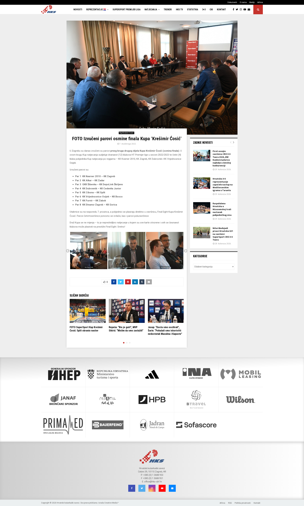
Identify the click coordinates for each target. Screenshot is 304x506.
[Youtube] (246, 9)
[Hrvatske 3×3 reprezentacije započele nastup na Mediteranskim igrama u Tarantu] (201, 183)
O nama (243, 2)
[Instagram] (242, 9)
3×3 (204, 9)
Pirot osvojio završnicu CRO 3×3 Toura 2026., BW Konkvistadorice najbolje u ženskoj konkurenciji (222, 158)
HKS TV (179, 9)
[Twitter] (238, 9)
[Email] (250, 9)
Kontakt (221, 9)
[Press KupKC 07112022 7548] (126, 250)
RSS (230, 503)
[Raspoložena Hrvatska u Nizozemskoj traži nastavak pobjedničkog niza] (201, 208)
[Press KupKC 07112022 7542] (88, 250)
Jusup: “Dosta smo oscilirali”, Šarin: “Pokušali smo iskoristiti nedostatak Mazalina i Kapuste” (165, 330)
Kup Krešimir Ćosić (126, 133)
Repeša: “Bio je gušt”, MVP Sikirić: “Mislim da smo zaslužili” (126, 329)
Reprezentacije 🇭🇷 (96, 9)
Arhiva (260, 2)
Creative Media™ (111, 503)
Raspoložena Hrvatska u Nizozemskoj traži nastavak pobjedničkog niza (222, 209)
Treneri (168, 9)
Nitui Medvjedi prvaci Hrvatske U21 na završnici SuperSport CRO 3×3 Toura (223, 234)
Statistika (192, 9)
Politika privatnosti (243, 503)
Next (186, 251)
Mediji (252, 2)
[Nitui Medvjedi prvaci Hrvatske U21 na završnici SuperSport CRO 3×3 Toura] (201, 232)
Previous (68, 251)
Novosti (77, 9)
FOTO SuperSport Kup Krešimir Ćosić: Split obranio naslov (86, 329)
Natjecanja (151, 9)
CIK (211, 9)
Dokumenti (232, 2)
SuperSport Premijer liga (126, 9)
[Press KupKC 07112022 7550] (164, 250)
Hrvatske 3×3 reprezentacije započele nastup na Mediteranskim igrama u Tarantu (223, 184)
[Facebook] (234, 9)
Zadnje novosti (203, 142)
